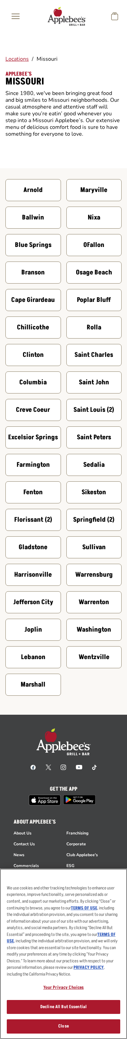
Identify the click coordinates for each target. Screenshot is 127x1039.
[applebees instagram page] (63, 767)
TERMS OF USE (84, 908)
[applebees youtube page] (79, 767)
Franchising (77, 833)
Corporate (76, 844)
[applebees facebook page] (33, 767)
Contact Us (24, 844)
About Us (22, 833)
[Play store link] (79, 800)
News (19, 855)
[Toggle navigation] (15, 16)
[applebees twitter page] (48, 767)
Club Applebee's (82, 855)
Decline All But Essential (63, 1007)
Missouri (47, 59)
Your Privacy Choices (63, 987)
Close (63, 1026)
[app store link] (45, 800)
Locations (17, 59)
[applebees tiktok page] (94, 767)
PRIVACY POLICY (88, 967)
